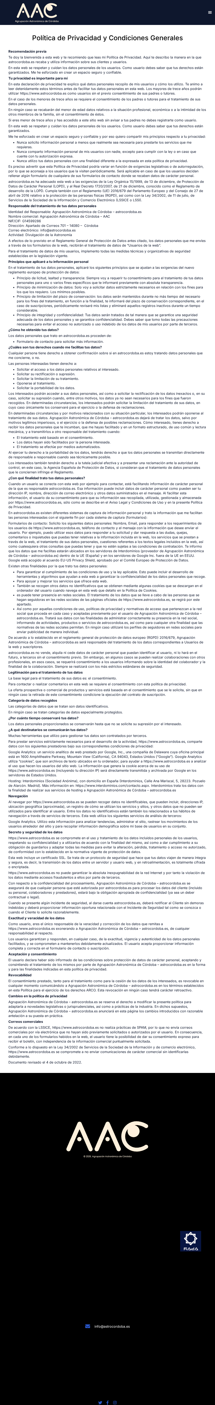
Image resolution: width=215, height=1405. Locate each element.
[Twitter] (100, 1403)
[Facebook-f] (108, 1403)
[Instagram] (115, 1403)
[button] (210, 12)
